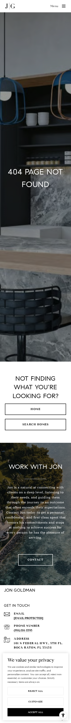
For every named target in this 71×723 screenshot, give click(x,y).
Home (35, 409)
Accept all (35, 712)
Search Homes (35, 424)
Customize (35, 701)
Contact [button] (36, 559)
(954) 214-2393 (23, 630)
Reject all (35, 690)
